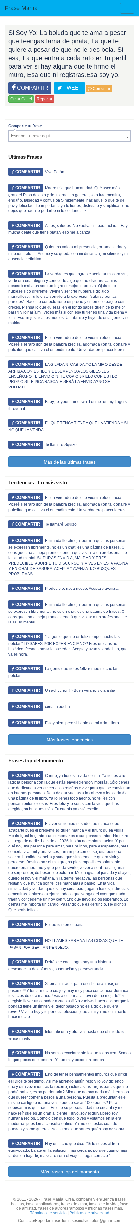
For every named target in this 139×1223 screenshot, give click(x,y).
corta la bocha (57, 706)
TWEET (72, 88)
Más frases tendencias (70, 739)
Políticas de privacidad (89, 1213)
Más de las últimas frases (70, 462)
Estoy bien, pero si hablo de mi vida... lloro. (82, 723)
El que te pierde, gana (64, 924)
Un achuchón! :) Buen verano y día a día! (80, 690)
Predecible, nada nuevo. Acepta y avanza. (82, 588)
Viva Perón (54, 172)
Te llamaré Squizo (61, 445)
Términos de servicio (48, 1213)
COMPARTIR (32, 88)
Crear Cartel (21, 99)
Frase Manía (21, 8)
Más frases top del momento (69, 1171)
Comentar (101, 88)
